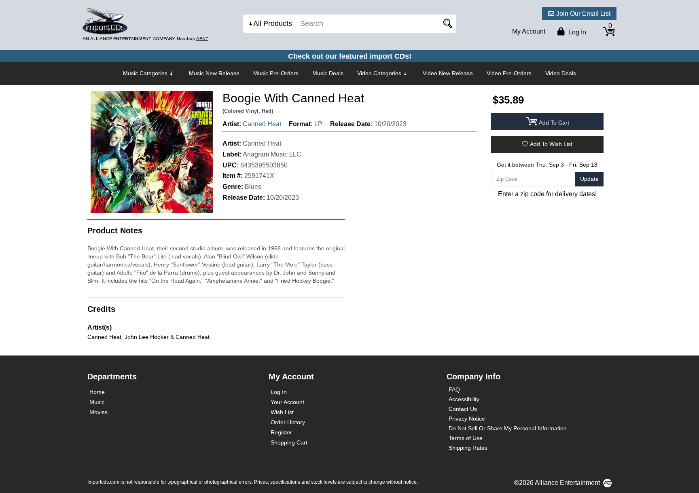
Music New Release (214, 73)
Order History (288, 422)
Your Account (287, 402)
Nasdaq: (192, 38)
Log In (279, 392)
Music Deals (327, 73)
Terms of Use (466, 438)
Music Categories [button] (145, 73)
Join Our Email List (583, 13)
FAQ (454, 389)
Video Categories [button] (379, 73)
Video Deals (560, 73)
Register (281, 432)
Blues (253, 186)
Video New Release (448, 73)
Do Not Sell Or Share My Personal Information (508, 428)
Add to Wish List (551, 144)
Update (589, 179)
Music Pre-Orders (276, 73)
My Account (528, 31)
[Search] (446, 24)
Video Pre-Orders (509, 73)
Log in (576, 32)
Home (97, 392)
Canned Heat (262, 124)
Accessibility (464, 399)
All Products (272, 23)
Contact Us (463, 409)
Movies (98, 412)
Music (96, 402)
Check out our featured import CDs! (349, 56)
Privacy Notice (467, 418)
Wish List (282, 412)
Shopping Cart (289, 442)
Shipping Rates (468, 447)
